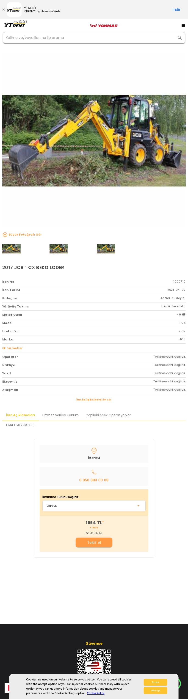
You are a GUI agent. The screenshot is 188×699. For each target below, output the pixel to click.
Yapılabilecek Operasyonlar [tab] (108, 415)
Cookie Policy (95, 693)
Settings (155, 690)
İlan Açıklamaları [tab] (20, 415)
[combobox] (93, 505)
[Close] (3, 9)
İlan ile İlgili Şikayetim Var (94, 399)
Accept (155, 682)
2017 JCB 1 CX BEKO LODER (33, 267)
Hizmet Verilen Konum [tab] (60, 415)
